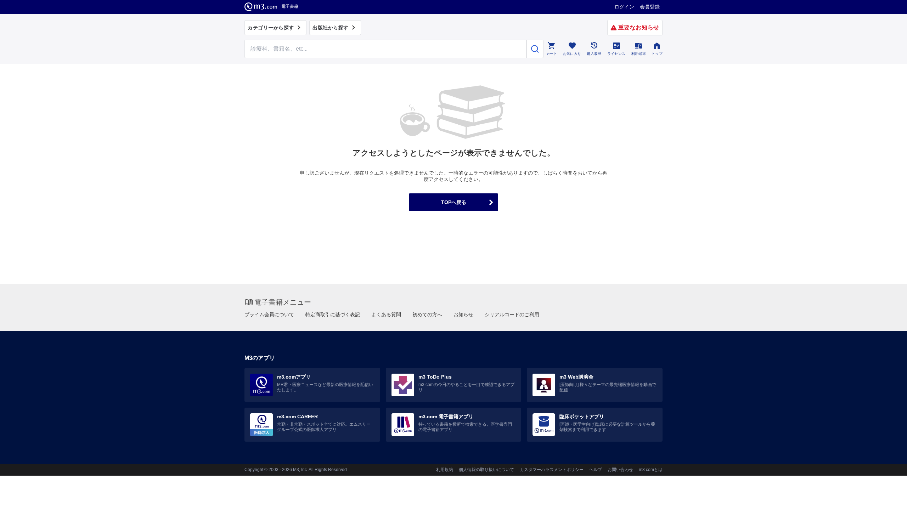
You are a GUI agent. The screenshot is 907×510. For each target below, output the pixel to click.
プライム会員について (269, 314)
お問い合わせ (620, 469)
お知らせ (463, 314)
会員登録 (650, 7)
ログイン (624, 7)
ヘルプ (595, 469)
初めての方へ (427, 314)
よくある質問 (386, 314)
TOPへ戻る (453, 202)
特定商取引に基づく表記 (332, 314)
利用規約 (444, 469)
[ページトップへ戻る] (887, 498)
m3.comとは (651, 469)
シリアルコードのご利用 (512, 314)
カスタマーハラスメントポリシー (552, 469)
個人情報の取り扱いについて (486, 469)
